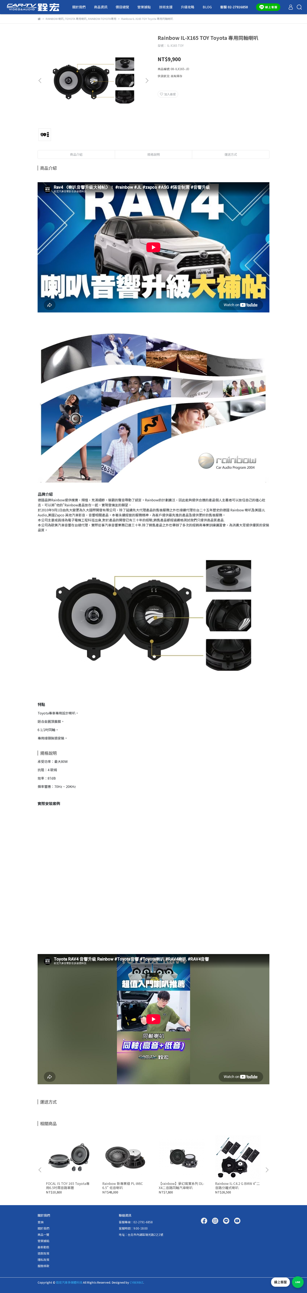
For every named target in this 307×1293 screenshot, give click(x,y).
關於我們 (79, 7)
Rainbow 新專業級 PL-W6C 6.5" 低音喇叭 (122, 1185)
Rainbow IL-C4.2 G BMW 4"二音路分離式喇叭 (237, 1185)
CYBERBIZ (136, 1282)
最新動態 (43, 1247)
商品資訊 (100, 7)
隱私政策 (43, 1260)
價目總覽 (122, 7)
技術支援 (166, 7)
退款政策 (43, 1253)
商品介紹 (76, 154)
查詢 (40, 1222)
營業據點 (144, 7)
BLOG (207, 7)
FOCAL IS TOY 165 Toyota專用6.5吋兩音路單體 (67, 1185)
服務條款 (43, 1266)
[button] (146, 80)
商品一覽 (43, 1234)
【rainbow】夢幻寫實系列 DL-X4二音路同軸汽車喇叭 (181, 1185)
